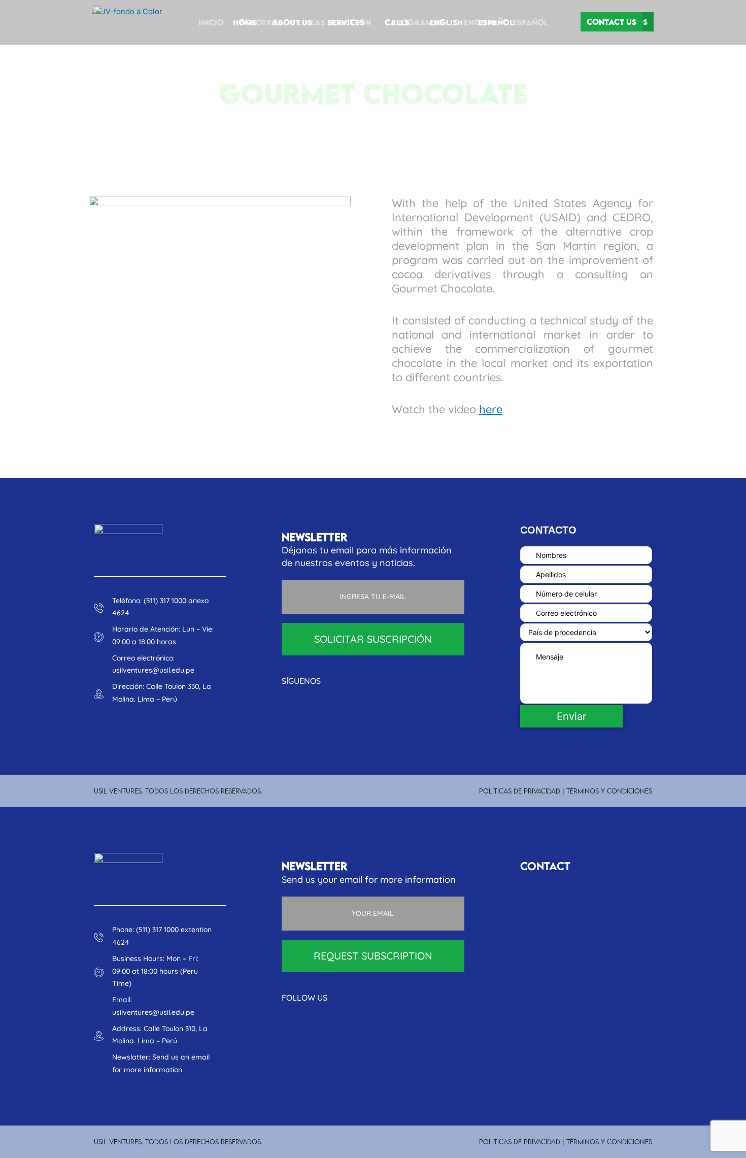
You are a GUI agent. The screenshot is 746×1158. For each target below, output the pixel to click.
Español (496, 22)
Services (345, 22)
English (446, 22)
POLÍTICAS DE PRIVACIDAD (519, 791)
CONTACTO (548, 530)
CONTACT (545, 866)
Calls (397, 22)
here (490, 409)
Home (245, 22)
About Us (292, 22)
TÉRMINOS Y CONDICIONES (609, 791)
